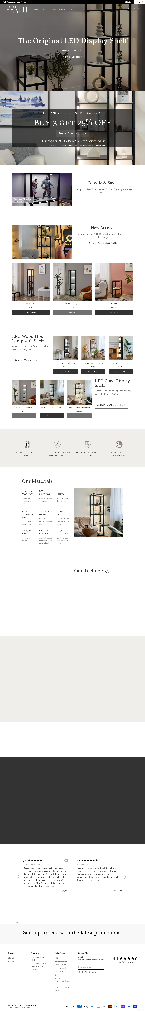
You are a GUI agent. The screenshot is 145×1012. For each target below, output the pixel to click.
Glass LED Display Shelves (38, 958)
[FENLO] (16, 9)
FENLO (11, 958)
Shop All (35, 9)
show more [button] (49, 886)
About (61, 9)
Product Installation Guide (62, 982)
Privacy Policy (13, 1007)
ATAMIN (11, 961)
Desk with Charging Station (39, 967)
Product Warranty (62, 987)
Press (57, 990)
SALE (70, 9)
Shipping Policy (61, 961)
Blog (56, 975)
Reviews (58, 978)
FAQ (56, 958)
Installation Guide (49, 9)
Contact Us (59, 971)
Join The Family (61, 968)
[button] (19, 876)
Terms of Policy (24, 1007)
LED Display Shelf (38, 963)
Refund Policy (60, 965)
